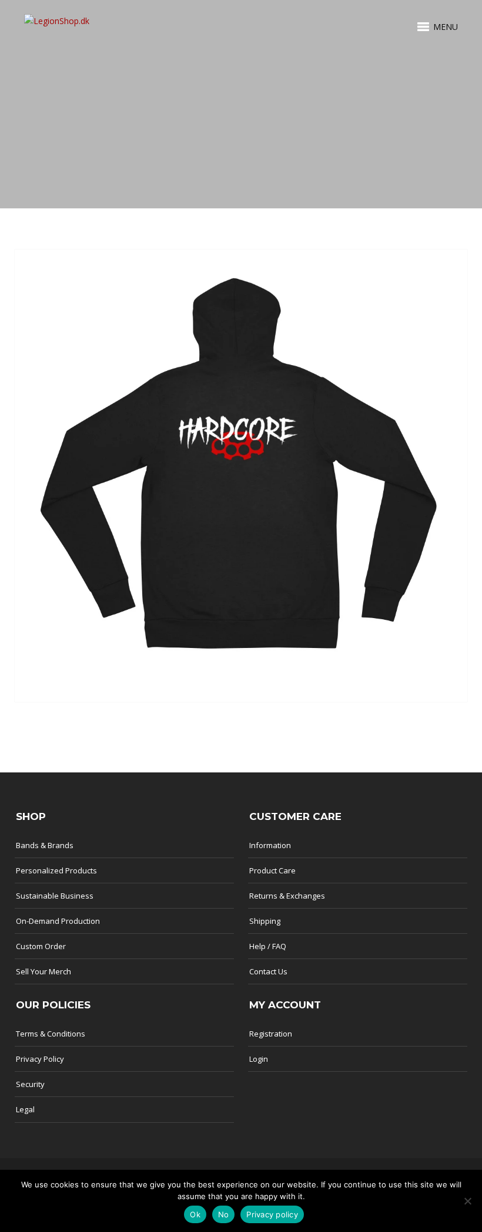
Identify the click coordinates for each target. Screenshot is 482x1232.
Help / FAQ (267, 946)
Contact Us (268, 971)
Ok (195, 1214)
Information (270, 845)
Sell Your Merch (43, 971)
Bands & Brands (44, 845)
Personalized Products (56, 870)
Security (30, 1084)
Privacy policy (272, 1214)
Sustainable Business (54, 895)
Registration (270, 1033)
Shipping (264, 921)
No (223, 1214)
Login (258, 1059)
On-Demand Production (58, 921)
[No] (467, 1201)
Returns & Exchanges (287, 895)
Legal (25, 1109)
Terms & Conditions (50, 1033)
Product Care (272, 870)
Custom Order (41, 946)
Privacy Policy (40, 1059)
